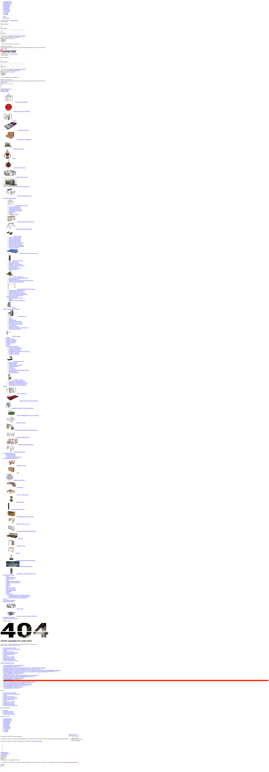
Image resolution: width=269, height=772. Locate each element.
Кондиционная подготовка (15, 209)
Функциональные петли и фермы (24, 229)
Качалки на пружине (11, 588)
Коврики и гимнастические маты (17, 300)
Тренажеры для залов (18, 361)
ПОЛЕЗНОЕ (6, 9)
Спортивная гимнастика (12, 296)
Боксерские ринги (13, 269)
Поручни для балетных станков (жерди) (18, 294)
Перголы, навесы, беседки (23, 524)
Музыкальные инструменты (13, 581)
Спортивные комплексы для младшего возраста (22, 408)
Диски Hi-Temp (12, 325)
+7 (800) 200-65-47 (5, 753)
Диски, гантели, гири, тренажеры (22, 111)
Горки (7, 580)
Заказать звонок (14, 20)
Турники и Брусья (16, 336)
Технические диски (13, 326)
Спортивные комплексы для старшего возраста (26, 430)
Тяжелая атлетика (17, 236)
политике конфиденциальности (69, 762)
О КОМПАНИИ (7, 1)
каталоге (35, 644)
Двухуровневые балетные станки (17, 290)
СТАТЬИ (5, 13)
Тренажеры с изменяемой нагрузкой (17, 382)
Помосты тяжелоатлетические (16, 242)
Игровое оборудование (18, 148)
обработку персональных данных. (17, 36)
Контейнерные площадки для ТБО (25, 516)
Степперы (11, 367)
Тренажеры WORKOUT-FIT (22, 437)
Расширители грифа (11, 341)
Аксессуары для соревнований (16, 246)
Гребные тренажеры (14, 366)
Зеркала (13, 307)
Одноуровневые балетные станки (17, 292)
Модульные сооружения (23, 186)
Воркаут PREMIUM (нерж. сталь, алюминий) (28, 415)
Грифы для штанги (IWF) (15, 237)
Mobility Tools (12, 211)
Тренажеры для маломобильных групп (18, 383)
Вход (4, 16)
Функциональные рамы (14, 206)
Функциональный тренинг (21, 205)
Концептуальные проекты (26, 566)
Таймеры (11, 213)
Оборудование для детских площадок (18, 597)
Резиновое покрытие (11, 454)
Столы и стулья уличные (22, 494)
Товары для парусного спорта (24, 195)
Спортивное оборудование (21, 102)
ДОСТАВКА (6, 11)
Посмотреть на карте (37, 741)
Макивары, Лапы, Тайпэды (15, 264)
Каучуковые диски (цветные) (16, 323)
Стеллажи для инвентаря (12, 346)
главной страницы (13, 644)
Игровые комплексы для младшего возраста (19, 595)
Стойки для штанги (11, 342)
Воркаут (15, 120)
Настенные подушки (14, 263)
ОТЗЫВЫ (5, 14)
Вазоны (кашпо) (20, 502)
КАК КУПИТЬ (7, 10)
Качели (18, 553)
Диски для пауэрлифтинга (15, 329)
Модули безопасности (14, 279)
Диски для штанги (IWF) (15, 238)
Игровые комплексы (11, 577)
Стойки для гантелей (14, 354)
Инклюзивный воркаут (19, 452)
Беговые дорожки (13, 362)
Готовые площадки (21, 422)
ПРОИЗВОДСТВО (7, 3)
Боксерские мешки (13, 261)
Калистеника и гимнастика (15, 210)
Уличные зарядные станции (18, 509)
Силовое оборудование (14, 208)
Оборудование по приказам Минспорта (29, 400)
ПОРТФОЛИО (7, 5)
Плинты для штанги (14, 247)
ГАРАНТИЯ (6, 8)
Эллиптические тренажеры (15, 365)
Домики (8, 583)
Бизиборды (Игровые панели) (13, 582)
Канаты (11, 299)
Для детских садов (10, 587)
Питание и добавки (13, 214)
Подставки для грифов (14, 350)
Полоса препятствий (18, 276)
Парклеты (20, 538)
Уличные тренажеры (18, 379)
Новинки (5, 710)
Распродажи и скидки (8, 712)
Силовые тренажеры (14, 372)
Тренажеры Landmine (11, 340)
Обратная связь (4, 752)
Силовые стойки (10, 338)
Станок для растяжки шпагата (16, 295)
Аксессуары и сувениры (19, 167)
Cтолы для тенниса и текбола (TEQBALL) (27, 616)
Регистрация (6, 18)
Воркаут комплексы (21, 393)
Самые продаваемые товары (7, 662)
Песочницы (9, 591)
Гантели (11, 318)
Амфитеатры (20, 487)
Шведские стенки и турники (16, 298)
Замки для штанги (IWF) (15, 240)
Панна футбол (20, 608)
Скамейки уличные (21, 465)
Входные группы (21, 545)
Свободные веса (22, 316)
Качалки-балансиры (11, 590)
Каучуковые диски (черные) (15, 322)
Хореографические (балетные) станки (26, 289)
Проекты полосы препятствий (16, 281)
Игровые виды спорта (22, 177)
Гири (10, 317)
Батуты (8, 576)
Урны (18, 472)
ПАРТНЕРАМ (6, 4)
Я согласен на (14, 36)
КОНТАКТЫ (6, 6)
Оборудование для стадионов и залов (29, 253)
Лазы (7, 586)
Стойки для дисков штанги (15, 348)
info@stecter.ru (75, 735)
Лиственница (9, 593)
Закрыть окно (4, 48)
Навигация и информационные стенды (26, 573)
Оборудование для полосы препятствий (18, 278)
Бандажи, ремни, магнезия (15, 243)
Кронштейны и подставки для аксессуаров (19, 351)
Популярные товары (8, 711)
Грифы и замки (12, 320)
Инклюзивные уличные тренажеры (17, 385)
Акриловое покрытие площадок (14, 457)
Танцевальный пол (10, 455)
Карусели (8, 585)
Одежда (13, 158)
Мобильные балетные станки (16, 291)
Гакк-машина (12, 368)
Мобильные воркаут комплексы (26, 444)
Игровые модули (10, 578)
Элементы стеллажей (14, 352)
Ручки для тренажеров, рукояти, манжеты (19, 370)
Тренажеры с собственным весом (17, 381)
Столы (7, 345)
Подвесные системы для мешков (17, 265)
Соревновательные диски (15, 321)
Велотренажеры (13, 363)
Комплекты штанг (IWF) (15, 241)
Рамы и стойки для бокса (15, 268)
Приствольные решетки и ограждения (26, 560)
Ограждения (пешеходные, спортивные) (26, 531)
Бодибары (8, 343)
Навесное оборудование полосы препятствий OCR (21, 280)
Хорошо (2, 764)
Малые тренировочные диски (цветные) (18, 327)
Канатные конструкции (19, 480)
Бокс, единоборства (18, 260)
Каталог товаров (5, 90)
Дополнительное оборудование (16, 245)
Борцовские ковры (13, 266)
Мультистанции (13, 371)
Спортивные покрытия (23, 130)
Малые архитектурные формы (24, 139)
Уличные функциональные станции (25, 221)
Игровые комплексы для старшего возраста (19, 596)
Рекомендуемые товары (9, 714)
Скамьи (8, 337)
